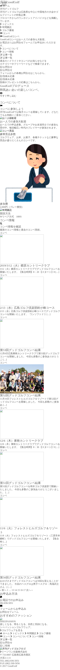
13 (13, 590)
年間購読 (7, 27)
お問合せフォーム (9, 612)
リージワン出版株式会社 (14, 651)
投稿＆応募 (8, 76)
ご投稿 (6, 645)
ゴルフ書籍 (8, 30)
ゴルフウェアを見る (12, 630)
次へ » (29, 590)
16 (21, 590)
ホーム (6, 633)
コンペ (6, 33)
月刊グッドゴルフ (9, 9)
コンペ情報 (8, 51)
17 (24, 590)
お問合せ (7, 67)
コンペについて (10, 48)
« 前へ (3, 590)
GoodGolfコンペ (10, 36)
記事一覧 (7, 54)
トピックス (8, 24)
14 (16, 590)
